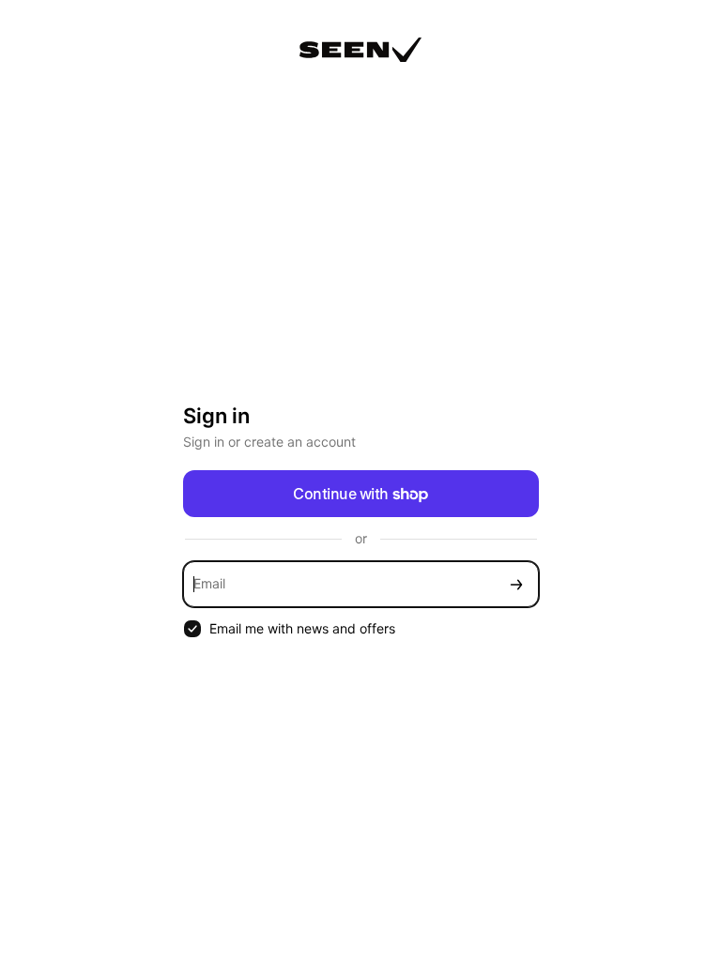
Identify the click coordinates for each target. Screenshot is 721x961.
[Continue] (516, 584)
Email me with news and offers (302, 628)
